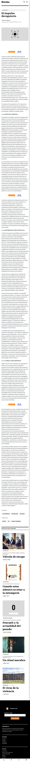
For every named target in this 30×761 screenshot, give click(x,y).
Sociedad (22, 513)
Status (3, 758)
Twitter (3, 740)
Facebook (4, 739)
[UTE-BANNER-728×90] (15, 51)
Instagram (4, 742)
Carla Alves (6, 694)
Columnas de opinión (7, 618)
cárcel (4, 521)
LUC (9, 521)
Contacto (4, 757)
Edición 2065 (6, 654)
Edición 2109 (5, 550)
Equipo (3, 755)
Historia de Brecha (6, 754)
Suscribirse (4, 751)
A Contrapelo (5, 10)
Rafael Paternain (6, 20)
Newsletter (4, 743)
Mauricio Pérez (6, 559)
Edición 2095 (6, 581)
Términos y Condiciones (7, 752)
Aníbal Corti (6, 595)
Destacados (5, 685)
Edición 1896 (15, 513)
